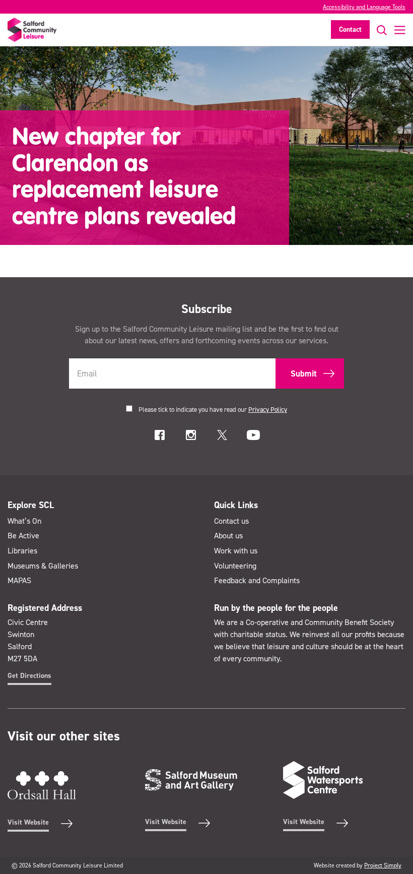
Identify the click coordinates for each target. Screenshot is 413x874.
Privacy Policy (267, 409)
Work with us (235, 550)
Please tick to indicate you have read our (213, 409)
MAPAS (19, 580)
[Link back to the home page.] (32, 30)
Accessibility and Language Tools (364, 7)
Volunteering (235, 565)
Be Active (23, 535)
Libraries (22, 550)
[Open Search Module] (378, 30)
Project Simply (382, 865)
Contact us (231, 521)
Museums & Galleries (43, 565)
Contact (350, 29)
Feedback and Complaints (257, 580)
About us (228, 535)
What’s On (24, 521)
